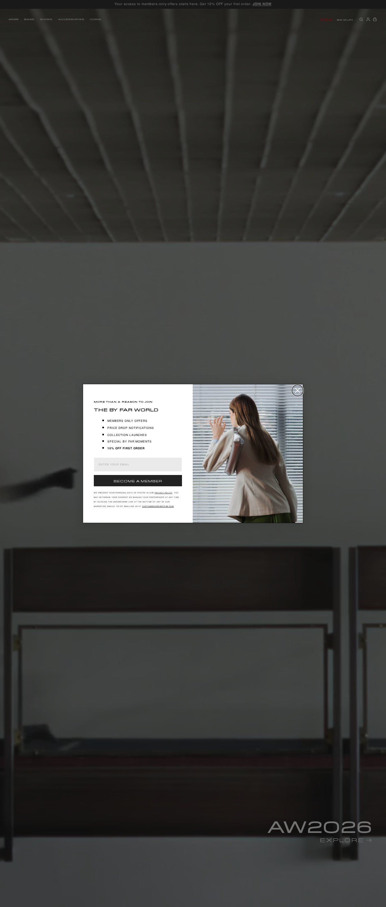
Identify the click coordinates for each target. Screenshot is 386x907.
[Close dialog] (297, 390)
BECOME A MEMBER (138, 480)
